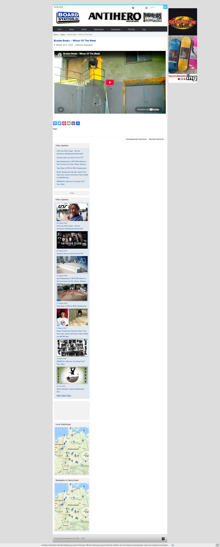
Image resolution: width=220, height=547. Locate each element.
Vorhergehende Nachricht (136, 139)
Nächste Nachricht (156, 139)
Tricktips (131, 29)
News (71, 29)
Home (56, 34)
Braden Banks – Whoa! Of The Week (75, 40)
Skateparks (115, 29)
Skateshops (99, 29)
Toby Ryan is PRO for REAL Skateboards (71, 168)
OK (172, 545)
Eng (144, 29)
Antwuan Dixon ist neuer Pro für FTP (70, 157)
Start (60, 29)
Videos (84, 29)
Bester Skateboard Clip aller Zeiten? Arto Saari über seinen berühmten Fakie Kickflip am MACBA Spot (72, 174)
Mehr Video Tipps (64, 396)
